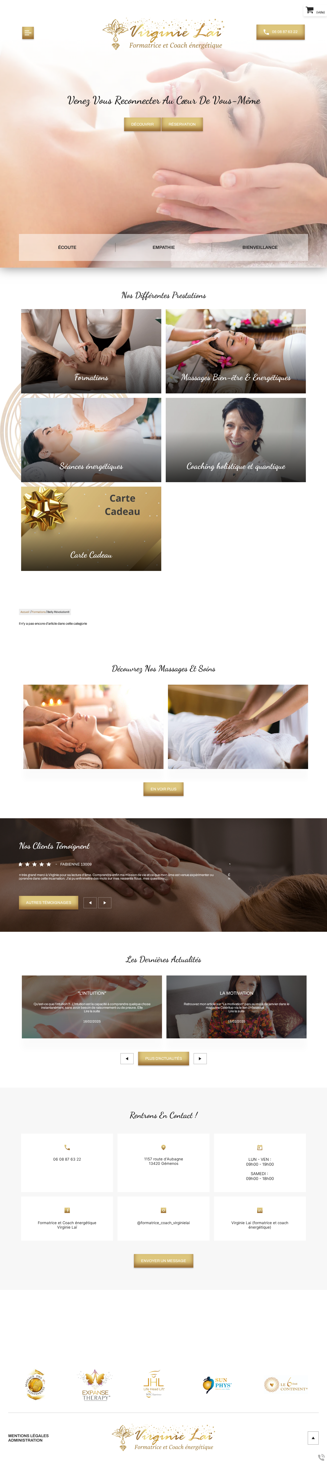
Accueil (24, 612)
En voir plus (163, 789)
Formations (39, 612)
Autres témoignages (48, 903)
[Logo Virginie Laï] (163, 34)
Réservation (182, 124)
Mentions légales (28, 1436)
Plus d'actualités (163, 1058)
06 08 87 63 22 (284, 32)
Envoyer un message (163, 1261)
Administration (25, 1440)
